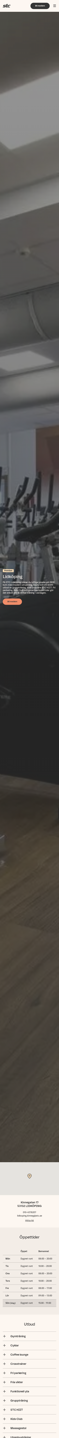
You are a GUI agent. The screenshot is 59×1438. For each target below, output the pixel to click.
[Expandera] (4, 1336)
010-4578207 (29, 1212)
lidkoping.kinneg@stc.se (29, 1215)
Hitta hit (29, 1220)
